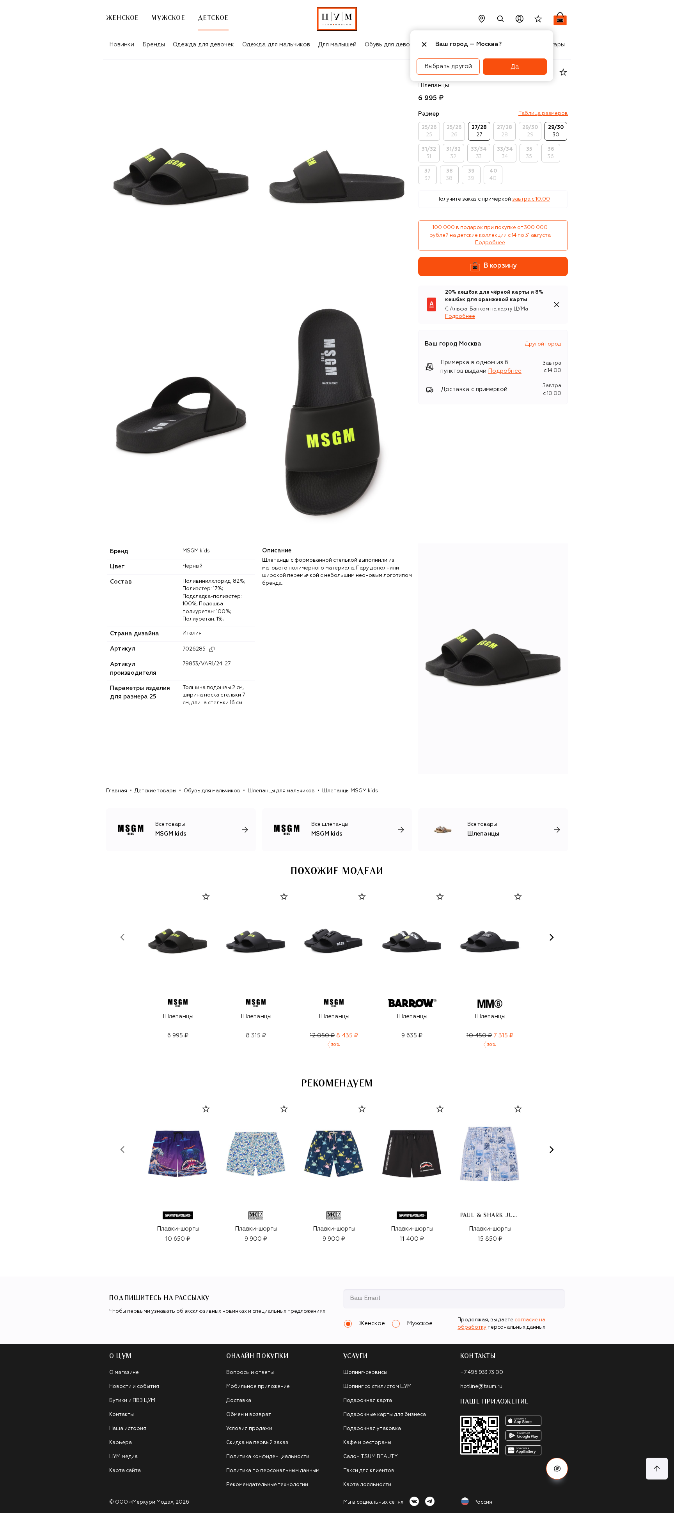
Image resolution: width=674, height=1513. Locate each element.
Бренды (153, 45)
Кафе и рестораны (367, 1442)
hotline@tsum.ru (481, 1386)
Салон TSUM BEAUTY (370, 1456)
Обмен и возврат (248, 1414)
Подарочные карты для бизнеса (384, 1414)
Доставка (238, 1400)
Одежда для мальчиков (276, 45)
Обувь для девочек (392, 45)
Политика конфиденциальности (267, 1456)
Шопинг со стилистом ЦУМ (377, 1386)
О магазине (124, 1372)
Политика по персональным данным (272, 1470)
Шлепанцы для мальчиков (281, 791)
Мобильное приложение (258, 1386)
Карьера (120, 1442)
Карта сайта (125, 1470)
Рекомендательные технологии (267, 1484)
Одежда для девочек (203, 45)
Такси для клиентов (368, 1470)
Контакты (121, 1414)
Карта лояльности (367, 1484)
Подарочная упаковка (372, 1428)
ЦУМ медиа (123, 1456)
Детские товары (155, 791)
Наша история (127, 1428)
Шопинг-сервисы (365, 1372)
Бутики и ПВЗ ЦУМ (132, 1400)
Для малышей (337, 45)
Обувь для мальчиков (212, 791)
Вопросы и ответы (250, 1372)
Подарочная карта (367, 1400)
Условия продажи (249, 1428)
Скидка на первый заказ (257, 1442)
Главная (116, 791)
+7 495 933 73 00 (481, 1372)
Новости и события (134, 1386)
